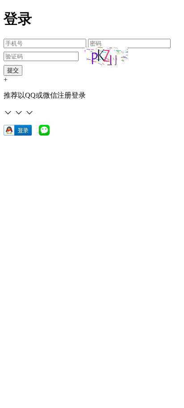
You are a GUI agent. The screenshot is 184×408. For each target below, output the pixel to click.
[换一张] (106, 56)
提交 (13, 70)
